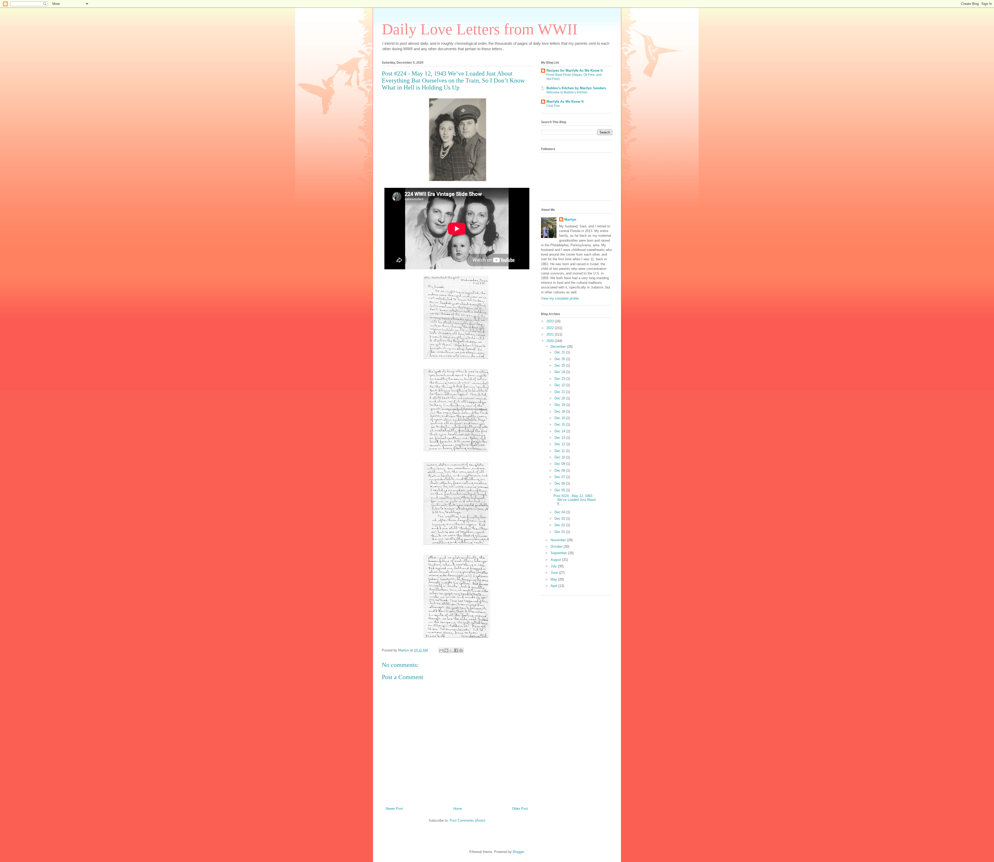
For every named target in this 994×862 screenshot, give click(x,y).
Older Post (520, 809)
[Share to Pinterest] (461, 650)
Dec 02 (560, 525)
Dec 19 (560, 405)
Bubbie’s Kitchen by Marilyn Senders (576, 88)
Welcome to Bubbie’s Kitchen (567, 92)
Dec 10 (560, 457)
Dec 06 (560, 483)
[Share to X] (451, 650)
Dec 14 (560, 431)
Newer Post (394, 809)
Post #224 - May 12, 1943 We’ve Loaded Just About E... (574, 500)
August (556, 560)
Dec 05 (560, 490)
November (559, 540)
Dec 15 (560, 424)
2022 (550, 328)
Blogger (518, 852)
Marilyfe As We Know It (564, 101)
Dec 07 (560, 477)
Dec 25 (560, 365)
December (559, 346)
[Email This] (441, 650)
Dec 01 (560, 532)
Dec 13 (560, 438)
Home (457, 809)
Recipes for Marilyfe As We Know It (574, 70)
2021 (550, 334)
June (555, 573)
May (554, 579)
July (554, 566)
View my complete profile (560, 298)
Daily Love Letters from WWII (480, 29)
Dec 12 (560, 444)
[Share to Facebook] (456, 650)
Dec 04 (560, 512)
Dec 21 (560, 392)
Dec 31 (560, 352)
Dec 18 (560, 411)
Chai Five (553, 106)
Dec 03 (560, 519)
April (554, 586)
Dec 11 (560, 451)
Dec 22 (560, 385)
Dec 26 (560, 359)
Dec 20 (560, 398)
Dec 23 (560, 379)
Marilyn (570, 219)
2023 (550, 321)
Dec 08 (560, 470)
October (557, 546)
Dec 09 (560, 464)
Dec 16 (560, 418)
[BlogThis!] (446, 650)
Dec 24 (560, 372)
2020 (550, 341)
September (559, 553)
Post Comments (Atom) (467, 820)
